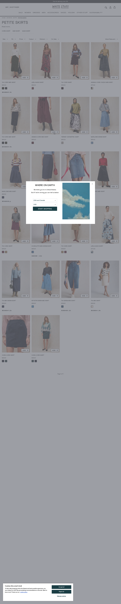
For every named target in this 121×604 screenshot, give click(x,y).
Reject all (61, 591)
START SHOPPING (45, 208)
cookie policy (23, 592)
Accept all (61, 587)
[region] (38, 592)
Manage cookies (61, 596)
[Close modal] (92, 184)
